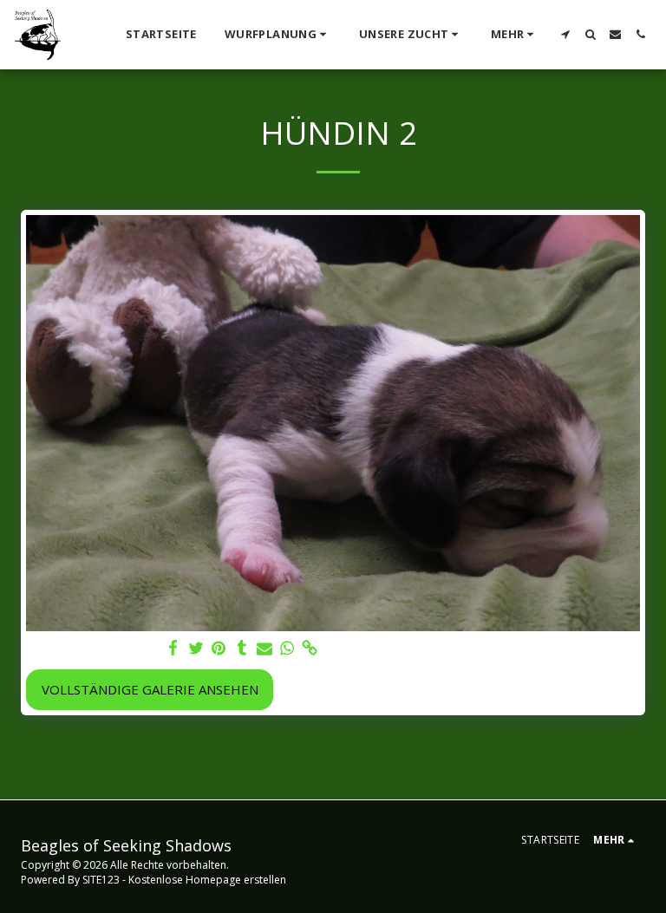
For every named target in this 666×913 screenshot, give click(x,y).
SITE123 (101, 879)
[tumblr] (241, 648)
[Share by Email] (265, 648)
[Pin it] (219, 648)
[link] (310, 648)
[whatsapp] (287, 648)
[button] (278, 34)
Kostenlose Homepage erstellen (207, 879)
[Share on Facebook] (174, 648)
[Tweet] (196, 648)
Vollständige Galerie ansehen (150, 689)
